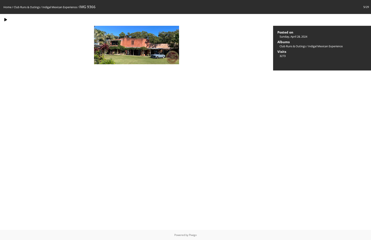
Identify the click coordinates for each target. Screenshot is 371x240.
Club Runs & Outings (27, 7)
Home (7, 7)
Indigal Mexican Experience (59, 7)
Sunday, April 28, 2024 (293, 36)
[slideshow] (5, 19)
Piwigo (193, 235)
